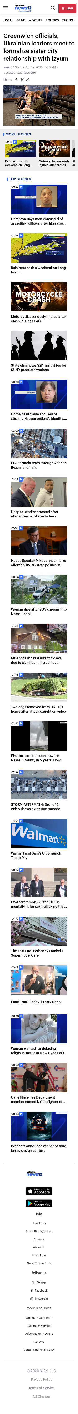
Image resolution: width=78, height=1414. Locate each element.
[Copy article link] (28, 80)
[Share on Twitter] (22, 80)
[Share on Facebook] (16, 80)
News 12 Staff (12, 67)
